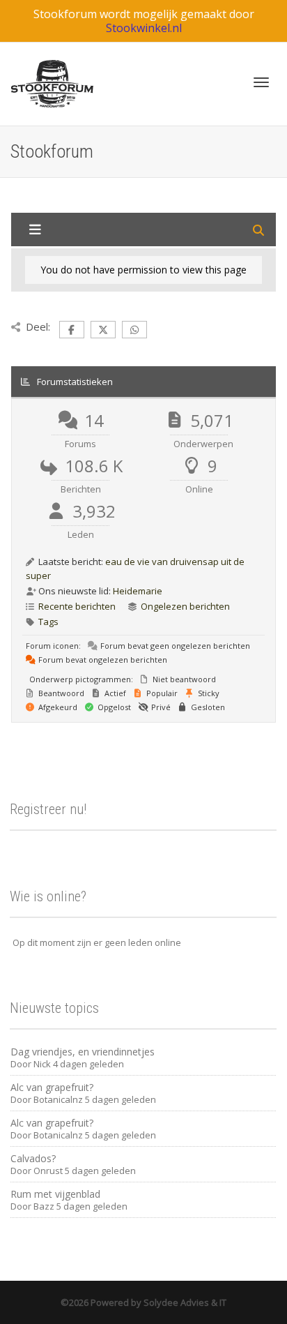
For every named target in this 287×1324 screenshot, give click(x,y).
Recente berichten (77, 606)
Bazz (43, 1206)
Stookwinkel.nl (144, 28)
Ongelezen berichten (185, 606)
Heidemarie (137, 591)
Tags (48, 621)
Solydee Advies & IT (183, 1302)
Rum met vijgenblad (55, 1194)
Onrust (48, 1170)
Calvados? (33, 1158)
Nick (42, 1064)
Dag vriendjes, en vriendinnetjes (82, 1051)
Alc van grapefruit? (51, 1087)
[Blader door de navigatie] (261, 82)
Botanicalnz (58, 1099)
